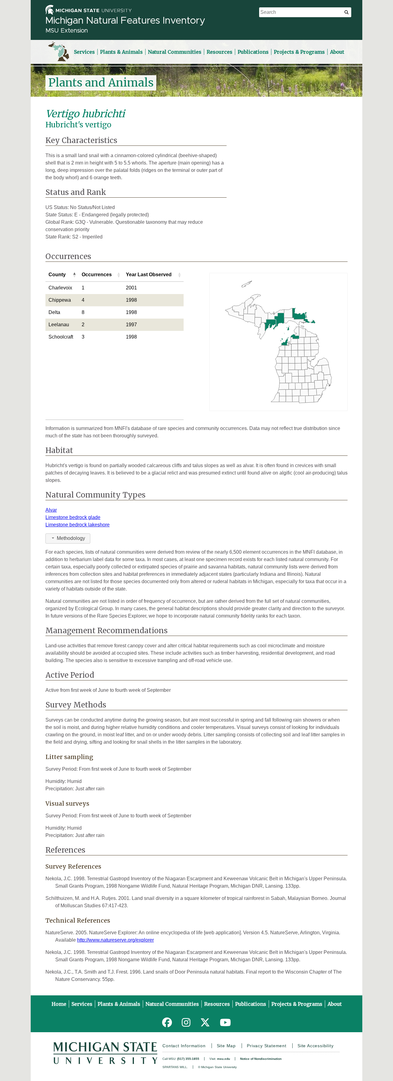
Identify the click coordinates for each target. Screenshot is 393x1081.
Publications (253, 52)
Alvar (51, 510)
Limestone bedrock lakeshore (77, 524)
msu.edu (223, 1058)
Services (84, 52)
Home (59, 1004)
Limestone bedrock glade (72, 517)
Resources (219, 52)
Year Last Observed (149, 274)
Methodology (71, 538)
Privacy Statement (266, 1045)
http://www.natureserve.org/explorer (115, 940)
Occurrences (97, 274)
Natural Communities (174, 52)
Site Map (226, 1045)
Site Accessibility (315, 1045)
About (337, 52)
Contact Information (183, 1045)
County (57, 274)
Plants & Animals (121, 52)
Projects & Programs (299, 52)
